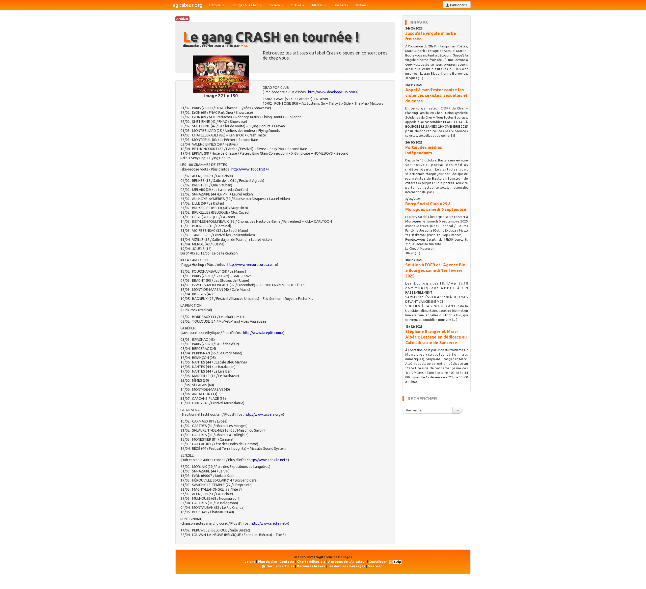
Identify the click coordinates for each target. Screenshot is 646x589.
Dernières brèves (311, 566)
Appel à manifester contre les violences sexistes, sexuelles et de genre (436, 95)
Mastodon (376, 566)
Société (275, 5)
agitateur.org (188, 5)
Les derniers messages (346, 566)
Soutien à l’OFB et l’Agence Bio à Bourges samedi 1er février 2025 (435, 270)
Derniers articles (280, 566)
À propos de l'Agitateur (347, 561)
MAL (244, 45)
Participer (457, 5)
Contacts (286, 561)
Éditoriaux (216, 5)
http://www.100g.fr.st (248, 169)
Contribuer (378, 561)
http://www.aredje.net (268, 523)
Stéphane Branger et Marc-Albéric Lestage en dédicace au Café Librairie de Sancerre (436, 337)
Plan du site (267, 561)
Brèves (361, 5)
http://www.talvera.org (263, 414)
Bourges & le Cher (245, 5)
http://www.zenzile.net (267, 460)
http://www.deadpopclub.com (331, 92)
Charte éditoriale (311, 561)
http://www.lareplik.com (262, 333)
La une (250, 561)
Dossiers (340, 5)
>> (457, 410)
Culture (296, 5)
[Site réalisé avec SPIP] (395, 561)
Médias (318, 5)
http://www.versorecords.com (251, 265)
